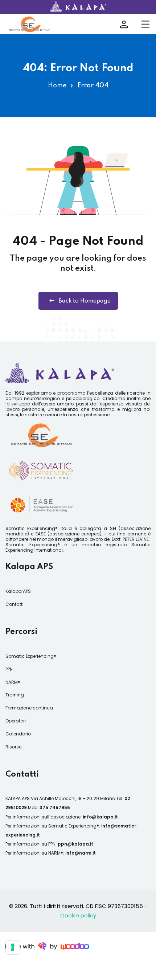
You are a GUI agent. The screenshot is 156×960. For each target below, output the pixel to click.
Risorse (13, 747)
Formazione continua (29, 708)
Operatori (15, 721)
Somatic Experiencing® (30, 656)
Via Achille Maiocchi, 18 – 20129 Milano (73, 798)
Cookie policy (78, 915)
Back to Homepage (84, 301)
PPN (9, 669)
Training (14, 695)
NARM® (12, 682)
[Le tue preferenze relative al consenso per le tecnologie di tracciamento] (13, 947)
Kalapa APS (18, 591)
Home (57, 85)
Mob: (49, 807)
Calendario (18, 734)
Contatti (14, 604)
